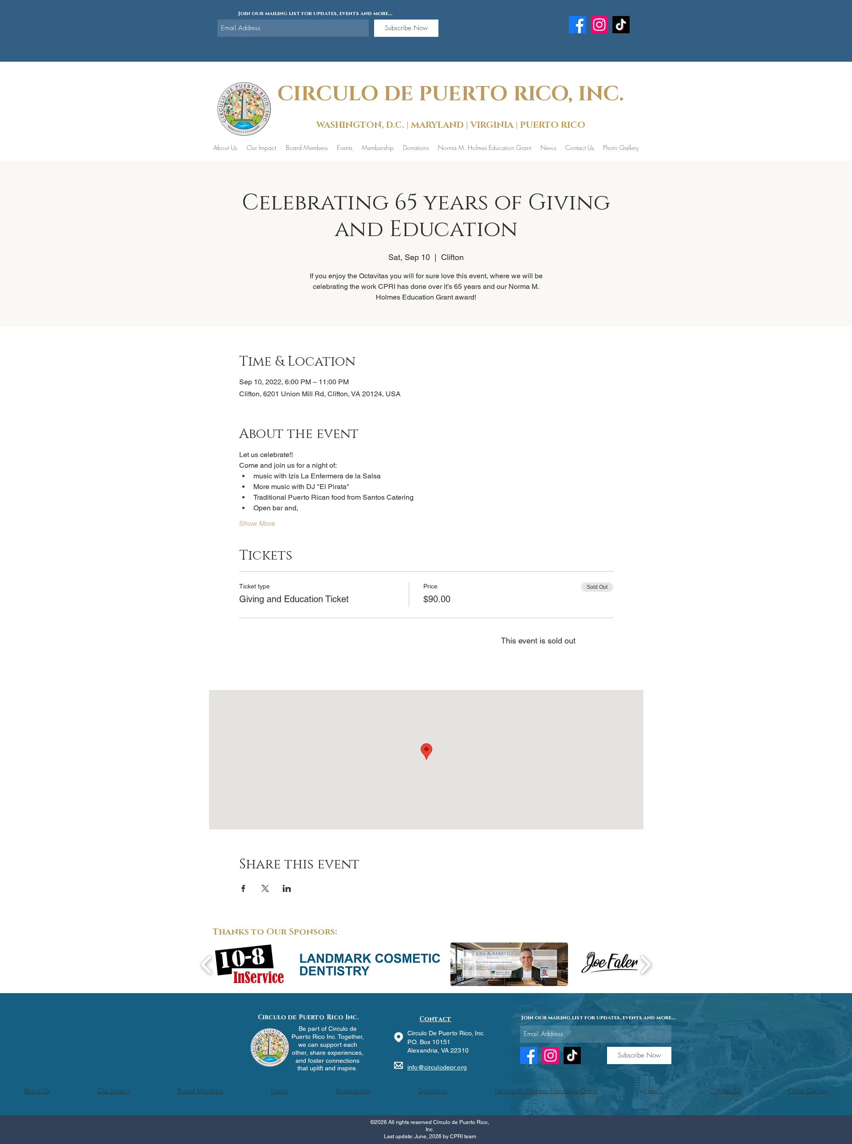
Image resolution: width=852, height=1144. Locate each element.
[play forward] (645, 964)
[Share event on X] (265, 888)
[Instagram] (599, 24)
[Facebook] (577, 24)
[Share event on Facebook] (243, 888)
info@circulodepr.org (437, 1067)
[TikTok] (621, 24)
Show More (257, 523)
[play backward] (207, 964)
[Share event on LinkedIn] (287, 888)
